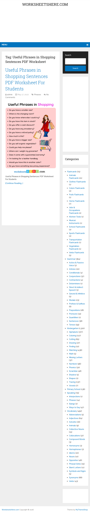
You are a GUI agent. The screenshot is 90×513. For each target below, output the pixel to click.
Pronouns (73, 314)
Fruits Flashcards (76, 194)
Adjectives (73, 418)
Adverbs (72, 422)
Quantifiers (73, 317)
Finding (72, 346)
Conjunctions (74, 276)
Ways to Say (74, 407)
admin (9, 94)
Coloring (72, 336)
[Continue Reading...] (14, 183)
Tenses (72, 325)
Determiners (74, 284)
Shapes (72, 378)
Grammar (71, 259)
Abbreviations (75, 415)
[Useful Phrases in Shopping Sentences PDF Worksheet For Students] (30, 137)
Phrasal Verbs (75, 464)
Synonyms (73, 477)
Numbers (73, 364)
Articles (72, 269)
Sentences (74, 321)
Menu (4, 45)
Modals (72, 300)
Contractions (74, 280)
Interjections (74, 396)
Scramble (73, 371)
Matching (73, 350)
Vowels (72, 386)
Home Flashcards (76, 201)
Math (71, 354)
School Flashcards (77, 227)
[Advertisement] (45, 25)
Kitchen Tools (75, 217)
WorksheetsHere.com (45, 4)
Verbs (71, 481)
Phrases (37, 94)
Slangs (72, 404)
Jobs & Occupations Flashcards (74, 210)
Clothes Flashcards (77, 182)
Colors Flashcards (77, 188)
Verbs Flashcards (76, 252)
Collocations (74, 436)
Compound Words (77, 439)
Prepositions (74, 310)
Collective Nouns (76, 429)
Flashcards (72, 172)
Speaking (71, 393)
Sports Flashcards (77, 233)
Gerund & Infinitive (77, 294)
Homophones (75, 449)
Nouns (72, 456)
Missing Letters (75, 357)
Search (68, 55)
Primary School (73, 389)
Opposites (73, 460)
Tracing (72, 382)
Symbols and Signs (77, 471)
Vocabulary (72, 411)
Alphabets (73, 332)
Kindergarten (72, 328)
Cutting (72, 339)
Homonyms (74, 446)
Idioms (72, 453)
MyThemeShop (82, 510)
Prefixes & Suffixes (77, 304)
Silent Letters (75, 467)
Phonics (72, 367)
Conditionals (74, 273)
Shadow (72, 375)
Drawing (72, 343)
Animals (72, 425)
